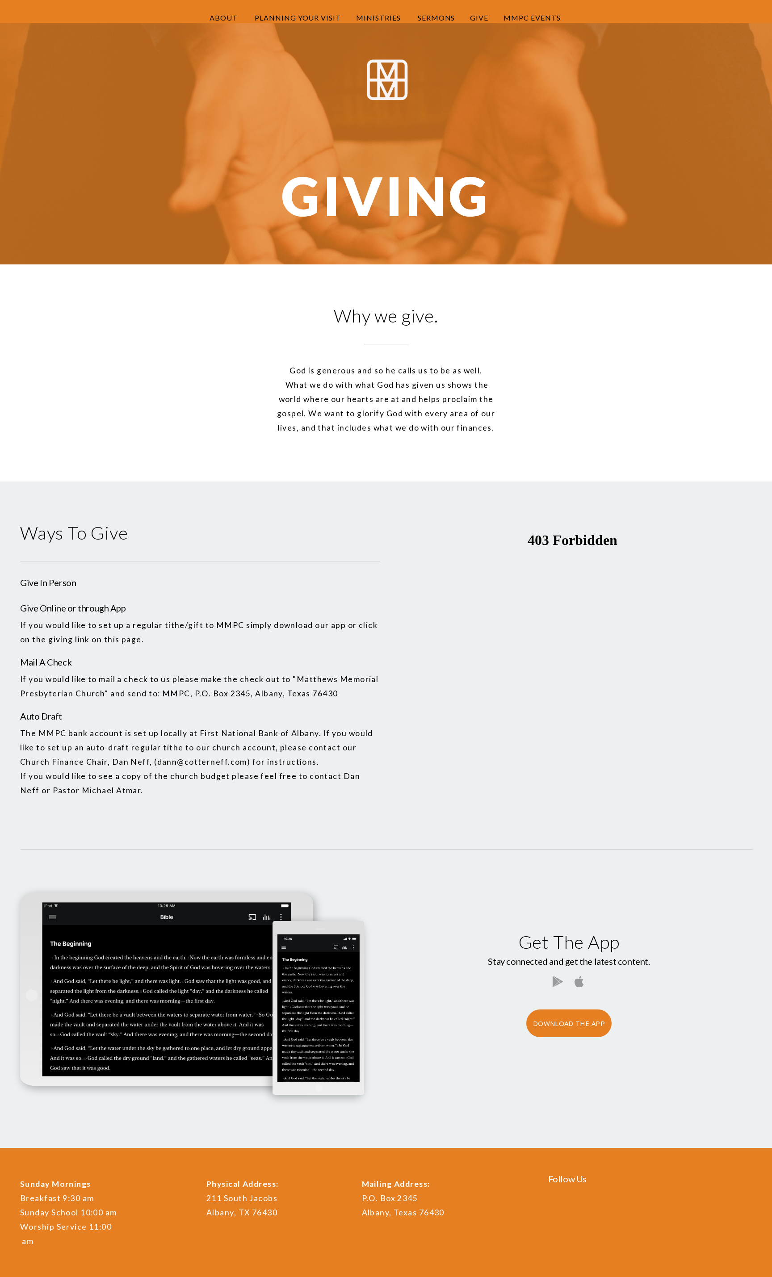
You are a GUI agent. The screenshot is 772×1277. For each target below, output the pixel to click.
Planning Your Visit (298, 17)
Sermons (436, 17)
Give (479, 17)
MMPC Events (532, 17)
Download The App (569, 1023)
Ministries (379, 17)
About (224, 17)
